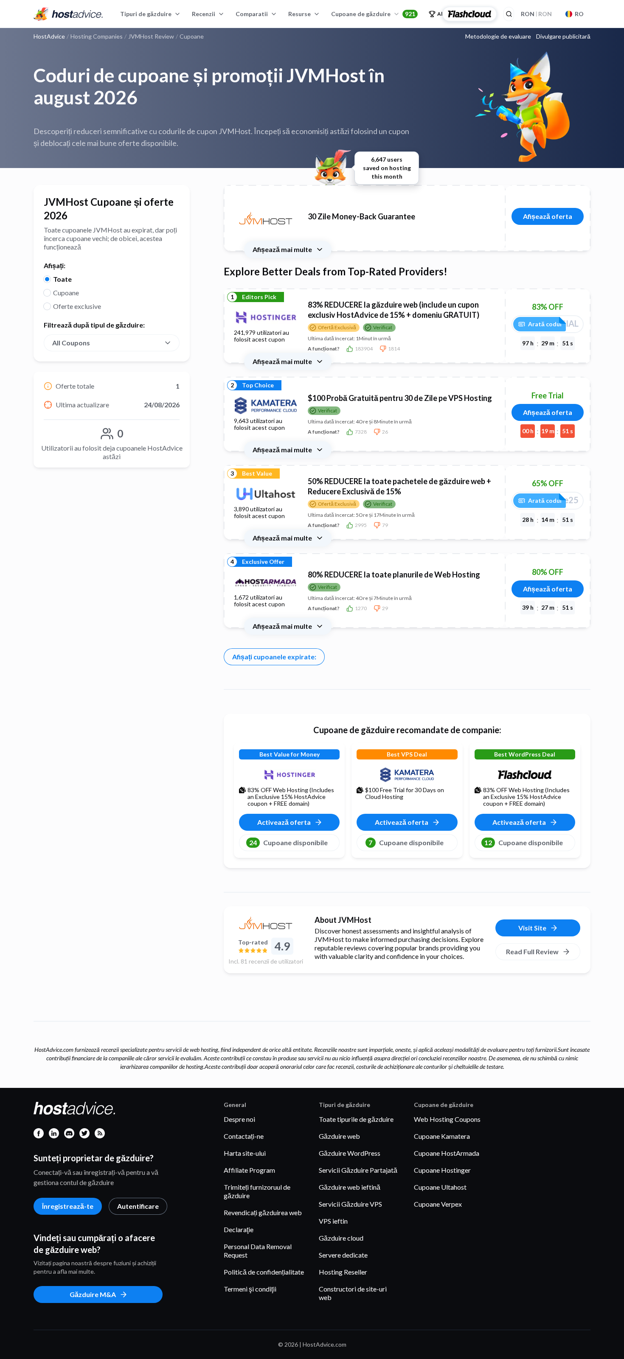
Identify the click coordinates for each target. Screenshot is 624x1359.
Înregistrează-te (67, 1206)
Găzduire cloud (341, 1238)
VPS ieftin (333, 1221)
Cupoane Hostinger (442, 1170)
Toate (62, 279)
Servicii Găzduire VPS (350, 1204)
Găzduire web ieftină (349, 1187)
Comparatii (252, 13)
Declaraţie (238, 1229)
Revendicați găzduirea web (263, 1212)
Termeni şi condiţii (250, 1289)
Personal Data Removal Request (258, 1250)
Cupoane (66, 293)
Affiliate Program (249, 1170)
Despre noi (239, 1119)
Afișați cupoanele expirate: (274, 657)
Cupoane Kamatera (442, 1136)
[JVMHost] (266, 923)
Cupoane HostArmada (446, 1153)
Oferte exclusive (77, 306)
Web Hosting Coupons (447, 1119)
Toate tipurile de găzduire (356, 1119)
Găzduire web (339, 1136)
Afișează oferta (547, 216)
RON (536, 13)
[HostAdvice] (68, 14)
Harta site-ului (245, 1153)
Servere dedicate (343, 1255)
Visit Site (532, 928)
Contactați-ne (244, 1136)
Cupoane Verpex (438, 1204)
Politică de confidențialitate (264, 1272)
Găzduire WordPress (349, 1153)
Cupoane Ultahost (440, 1187)
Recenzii (203, 13)
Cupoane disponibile (288, 842)
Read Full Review (532, 951)
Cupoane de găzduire (373, 13)
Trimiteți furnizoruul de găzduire (257, 1191)
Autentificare (138, 1206)
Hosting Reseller (343, 1272)
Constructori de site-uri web (353, 1293)
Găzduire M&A (93, 1294)
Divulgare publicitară (563, 36)
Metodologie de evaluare (498, 36)
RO (579, 13)
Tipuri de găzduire (145, 13)
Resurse (299, 13)
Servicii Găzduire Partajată (358, 1170)
